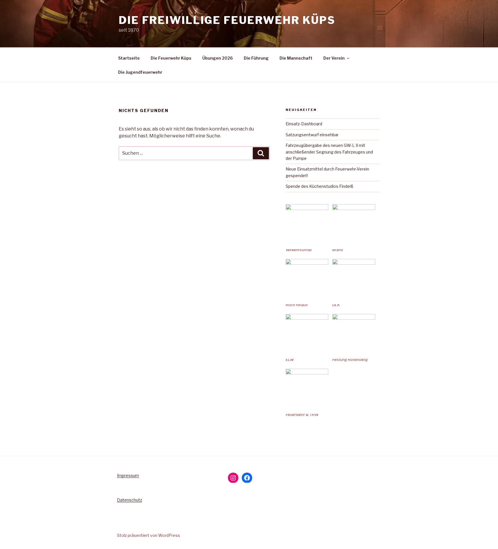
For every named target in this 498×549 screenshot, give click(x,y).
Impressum (128, 475)
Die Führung (256, 58)
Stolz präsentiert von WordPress (148, 535)
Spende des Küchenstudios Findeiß (319, 186)
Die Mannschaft (296, 58)
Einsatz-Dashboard (304, 123)
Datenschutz (129, 499)
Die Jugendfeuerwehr (140, 72)
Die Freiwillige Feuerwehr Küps (227, 20)
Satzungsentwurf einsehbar (312, 134)
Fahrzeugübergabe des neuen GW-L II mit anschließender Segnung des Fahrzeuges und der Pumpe (329, 152)
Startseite (129, 58)
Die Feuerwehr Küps (171, 58)
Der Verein (334, 58)
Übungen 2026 (217, 58)
